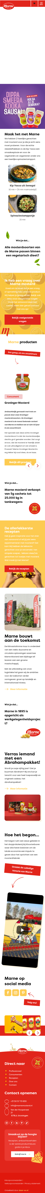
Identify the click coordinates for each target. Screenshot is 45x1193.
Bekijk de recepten (19, 568)
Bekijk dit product (20, 462)
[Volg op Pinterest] (23, 992)
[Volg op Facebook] (8, 992)
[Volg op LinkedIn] (17, 1123)
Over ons (13, 1081)
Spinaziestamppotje (22, 215)
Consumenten (15, 1074)
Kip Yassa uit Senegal (22, 185)
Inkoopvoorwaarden (13, 1180)
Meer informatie (18, 689)
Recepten (13, 1078)
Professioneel (15, 1071)
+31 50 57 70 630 (19, 1101)
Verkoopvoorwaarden (14, 1183)
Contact (13, 1085)
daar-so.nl (23, 1190)
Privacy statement (32, 1183)
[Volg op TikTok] (27, 1123)
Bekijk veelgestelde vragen (22, 319)
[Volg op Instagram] (15, 992)
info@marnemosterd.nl (21, 1105)
